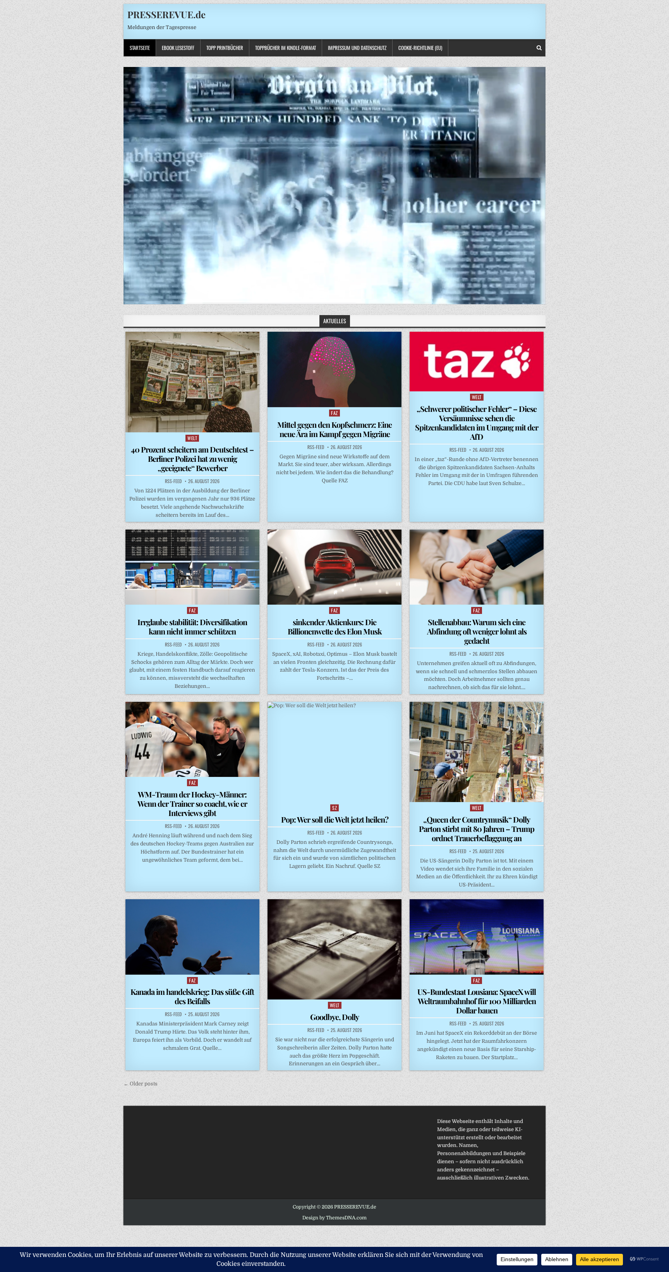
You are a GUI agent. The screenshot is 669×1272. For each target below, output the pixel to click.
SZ (334, 807)
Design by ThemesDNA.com (334, 1218)
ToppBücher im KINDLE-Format (285, 47)
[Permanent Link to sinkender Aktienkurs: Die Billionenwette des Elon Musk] (334, 567)
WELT (192, 438)
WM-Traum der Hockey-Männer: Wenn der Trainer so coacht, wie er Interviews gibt (192, 803)
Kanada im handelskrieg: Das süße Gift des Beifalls (192, 996)
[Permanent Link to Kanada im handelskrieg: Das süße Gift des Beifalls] (192, 936)
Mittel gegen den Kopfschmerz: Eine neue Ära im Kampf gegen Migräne (334, 429)
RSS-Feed (173, 481)
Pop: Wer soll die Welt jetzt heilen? (334, 819)
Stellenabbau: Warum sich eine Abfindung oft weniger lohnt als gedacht (477, 631)
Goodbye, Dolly (334, 1016)
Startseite (140, 47)
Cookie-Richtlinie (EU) (420, 47)
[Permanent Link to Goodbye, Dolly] (334, 949)
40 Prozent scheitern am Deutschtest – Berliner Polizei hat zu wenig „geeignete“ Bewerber (192, 458)
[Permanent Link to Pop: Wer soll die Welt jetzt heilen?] (334, 752)
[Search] (539, 48)
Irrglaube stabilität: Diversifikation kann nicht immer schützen (192, 626)
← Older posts (141, 1084)
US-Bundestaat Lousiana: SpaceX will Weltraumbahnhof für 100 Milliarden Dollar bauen (476, 1000)
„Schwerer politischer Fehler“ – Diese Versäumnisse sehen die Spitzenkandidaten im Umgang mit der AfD (476, 422)
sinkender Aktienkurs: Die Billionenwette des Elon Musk (335, 626)
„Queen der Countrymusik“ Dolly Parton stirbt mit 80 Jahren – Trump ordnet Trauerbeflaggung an (476, 828)
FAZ (334, 413)
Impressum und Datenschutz (357, 47)
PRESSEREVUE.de (166, 14)
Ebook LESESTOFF (178, 47)
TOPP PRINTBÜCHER (224, 47)
